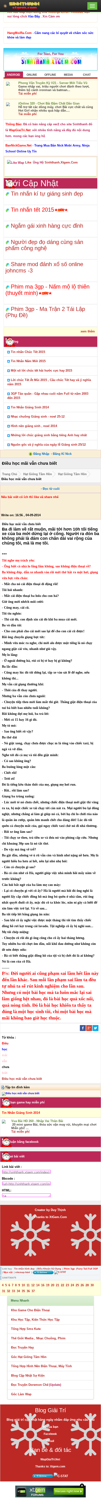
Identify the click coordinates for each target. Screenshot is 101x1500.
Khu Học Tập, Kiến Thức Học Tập (35, 1319)
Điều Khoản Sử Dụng (49, 1268)
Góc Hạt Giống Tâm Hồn (29, 1357)
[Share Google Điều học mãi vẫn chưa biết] (89, 1028)
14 (37, 1285)
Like (28, 162)
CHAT (87, 74)
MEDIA (68, 74)
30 (92, 1285)
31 (3, 1291)
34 (18, 1291)
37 (33, 1291)
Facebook (50, 1434)
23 (67, 1285)
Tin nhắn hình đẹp (24, 1268)
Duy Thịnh (58, 1210)
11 (28, 1285)
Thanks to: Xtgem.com (50, 1466)
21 (57, 1285)
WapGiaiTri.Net (50, 1459)
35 (23, 1291)
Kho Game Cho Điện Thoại (30, 1310)
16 (42, 1285)
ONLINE (32, 74)
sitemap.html (22, 1272)
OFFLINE (50, 74)
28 (87, 1285)
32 (8, 1291)
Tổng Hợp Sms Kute (26, 1329)
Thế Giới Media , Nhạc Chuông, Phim (38, 1338)
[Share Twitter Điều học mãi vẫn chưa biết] (95, 1028)
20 (52, 1285)
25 (77, 1285)
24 (72, 1285)
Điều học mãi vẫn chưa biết (22, 1079)
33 (13, 1291)
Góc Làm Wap (21, 1394)
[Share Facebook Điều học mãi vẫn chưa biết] (83, 1028)
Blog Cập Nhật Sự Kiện (28, 1375)
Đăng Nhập (41, 454)
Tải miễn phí (27, 93)
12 (33, 1285)
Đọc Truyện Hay (22, 1347)
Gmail (50, 1441)
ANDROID (13, 74)
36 (28, 1291)
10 (23, 1285)
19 (47, 1285)
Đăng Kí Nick (62, 454)
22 (62, 1285)
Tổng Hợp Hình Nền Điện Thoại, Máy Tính (41, 1366)
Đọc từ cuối (51, 488)
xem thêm (88, 331)
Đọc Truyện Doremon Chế (29, 1385)
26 (82, 1285)
